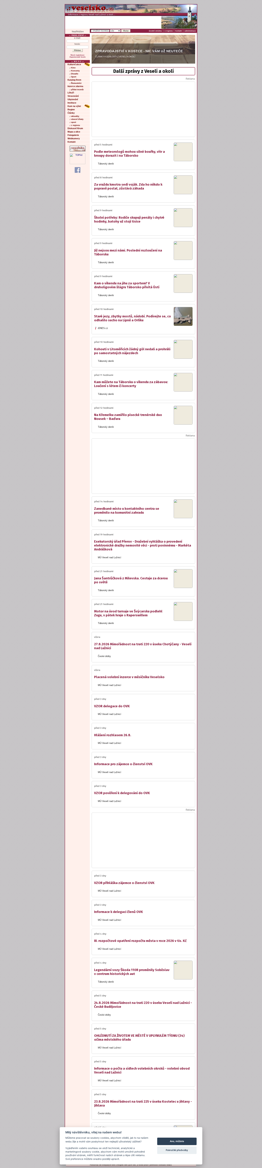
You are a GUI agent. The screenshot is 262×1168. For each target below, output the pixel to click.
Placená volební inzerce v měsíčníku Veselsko (129, 677)
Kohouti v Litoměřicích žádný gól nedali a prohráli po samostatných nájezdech (132, 351)
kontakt (178, 31)
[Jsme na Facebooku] (77, 170)
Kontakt (72, 142)
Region (71, 109)
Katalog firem (74, 80)
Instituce (72, 103)
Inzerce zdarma (75, 86)
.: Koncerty (74, 71)
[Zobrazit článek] (183, 159)
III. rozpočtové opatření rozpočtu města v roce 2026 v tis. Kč (140, 941)
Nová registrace (77, 55)
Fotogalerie (73, 135)
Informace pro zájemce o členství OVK (123, 764)
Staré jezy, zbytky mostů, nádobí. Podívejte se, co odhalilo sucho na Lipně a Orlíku (132, 318)
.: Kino (72, 68)
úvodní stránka (155, 31)
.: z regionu (74, 125)
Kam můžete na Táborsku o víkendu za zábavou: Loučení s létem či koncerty (131, 384)
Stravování (73, 96)
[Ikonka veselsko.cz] (77, 150)
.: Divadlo (73, 74)
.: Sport (72, 77)
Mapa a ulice (74, 132)
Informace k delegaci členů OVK (118, 912)
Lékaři (71, 92)
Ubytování (73, 99)
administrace (190, 31)
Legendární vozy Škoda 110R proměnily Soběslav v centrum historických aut (131, 972)
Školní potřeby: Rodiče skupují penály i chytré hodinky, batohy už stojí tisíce (129, 219)
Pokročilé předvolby (177, 1150)
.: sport (72, 122)
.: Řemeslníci (75, 83)
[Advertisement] (113, 22)
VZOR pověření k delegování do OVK (122, 793)
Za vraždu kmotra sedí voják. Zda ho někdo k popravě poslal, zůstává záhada (128, 186)
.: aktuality (74, 116)
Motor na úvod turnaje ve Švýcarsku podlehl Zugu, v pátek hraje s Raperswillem (128, 613)
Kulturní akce (74, 64)
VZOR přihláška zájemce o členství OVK (124, 883)
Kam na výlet (74, 106)
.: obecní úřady (76, 119)
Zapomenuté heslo (78, 57)
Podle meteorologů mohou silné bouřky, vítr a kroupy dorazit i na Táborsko (129, 154)
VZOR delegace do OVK (112, 706)
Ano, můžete (177, 1141)
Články (71, 113)
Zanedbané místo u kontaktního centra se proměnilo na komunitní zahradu (126, 511)
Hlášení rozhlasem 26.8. (112, 735)
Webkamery (74, 138)
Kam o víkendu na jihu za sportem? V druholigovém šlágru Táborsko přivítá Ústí (126, 285)
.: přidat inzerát (76, 89)
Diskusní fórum (75, 128)
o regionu (169, 31)
